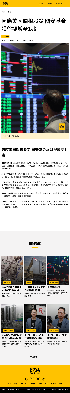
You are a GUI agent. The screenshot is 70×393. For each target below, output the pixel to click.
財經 (40, 383)
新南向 (53, 383)
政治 (15, 383)
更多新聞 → (35, 357)
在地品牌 (33, 383)
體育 (60, 383)
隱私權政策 (65, 389)
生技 (9, 383)
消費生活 (23, 383)
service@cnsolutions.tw (39, 389)
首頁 (3, 12)
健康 (46, 383)
